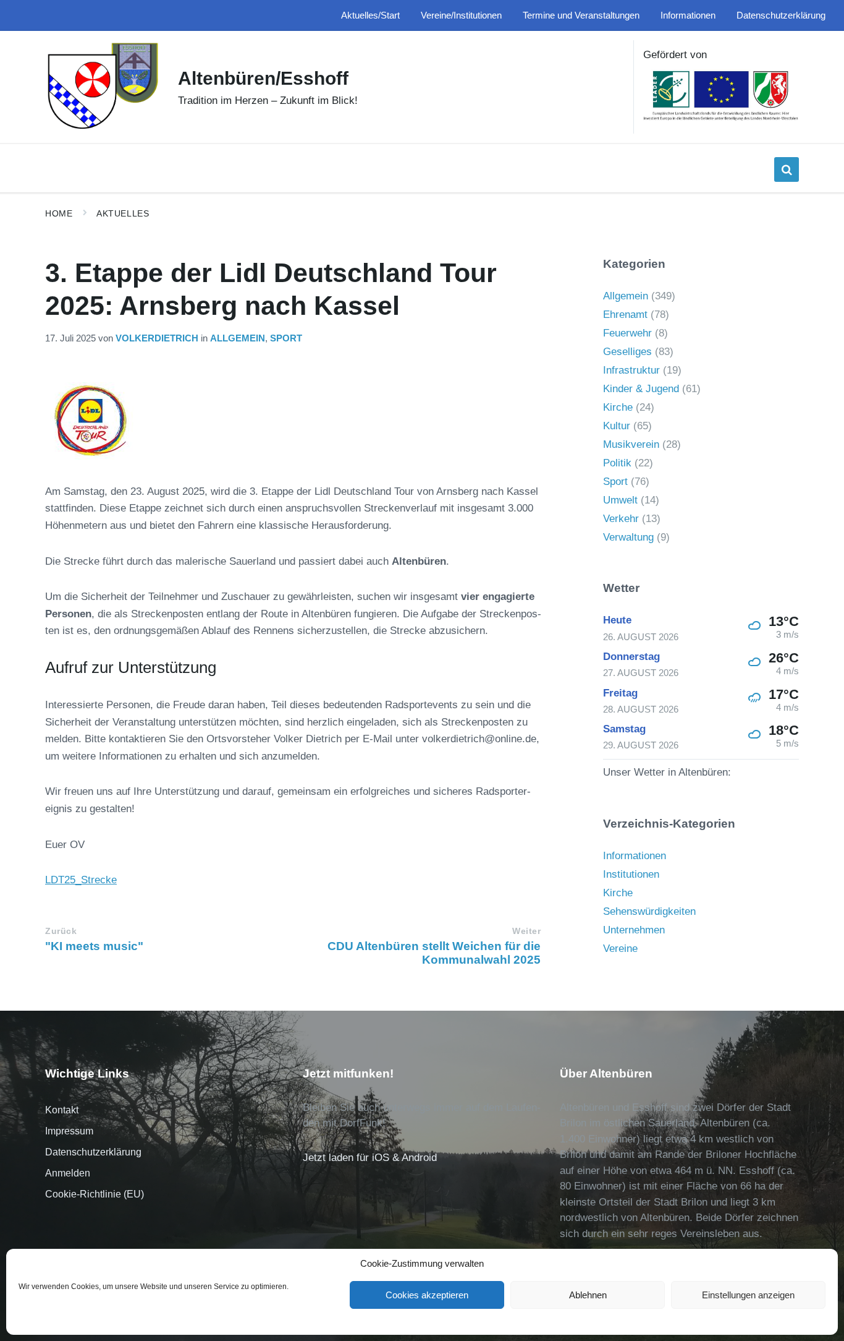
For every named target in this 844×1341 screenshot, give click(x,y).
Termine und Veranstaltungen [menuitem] (581, 15)
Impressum (69, 1131)
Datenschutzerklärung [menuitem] (780, 15)
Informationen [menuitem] (687, 15)
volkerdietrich (157, 338)
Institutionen (631, 874)
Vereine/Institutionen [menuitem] (461, 15)
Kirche (618, 407)
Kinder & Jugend (641, 389)
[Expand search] (786, 169)
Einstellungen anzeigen (748, 1295)
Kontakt (61, 1110)
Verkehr (621, 519)
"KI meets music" (94, 946)
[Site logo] (102, 128)
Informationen (634, 856)
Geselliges (627, 352)
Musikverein (631, 444)
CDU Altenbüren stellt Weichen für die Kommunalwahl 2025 (434, 953)
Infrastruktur (631, 370)
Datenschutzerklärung (93, 1152)
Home (58, 213)
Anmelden (67, 1173)
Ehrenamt (625, 314)
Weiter (526, 931)
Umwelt (620, 500)
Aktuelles (122, 213)
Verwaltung (628, 537)
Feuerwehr (627, 333)
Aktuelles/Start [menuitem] (370, 15)
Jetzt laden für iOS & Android (370, 1157)
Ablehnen (588, 1295)
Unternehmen (634, 930)
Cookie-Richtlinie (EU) (94, 1194)
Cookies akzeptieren (427, 1295)
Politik (617, 463)
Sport (286, 338)
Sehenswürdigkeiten (649, 911)
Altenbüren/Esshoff (263, 78)
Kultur (616, 426)
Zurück (61, 931)
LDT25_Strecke (81, 880)
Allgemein (237, 338)
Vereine (620, 948)
